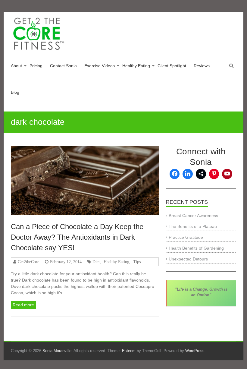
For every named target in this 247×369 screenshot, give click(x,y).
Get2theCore (28, 262)
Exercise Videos (99, 65)
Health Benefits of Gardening (196, 248)
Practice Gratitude (186, 237)
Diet (96, 262)
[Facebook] (174, 174)
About (16, 65)
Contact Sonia (63, 65)
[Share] (201, 174)
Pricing (36, 65)
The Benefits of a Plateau (193, 226)
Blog (15, 92)
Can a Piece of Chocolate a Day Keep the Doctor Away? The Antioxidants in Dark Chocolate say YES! (77, 237)
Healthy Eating (136, 65)
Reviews (202, 65)
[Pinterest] (214, 174)
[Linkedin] (187, 174)
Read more (23, 304)
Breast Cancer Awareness (193, 215)
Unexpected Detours (188, 259)
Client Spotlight (172, 65)
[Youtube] (227, 174)
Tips (137, 262)
